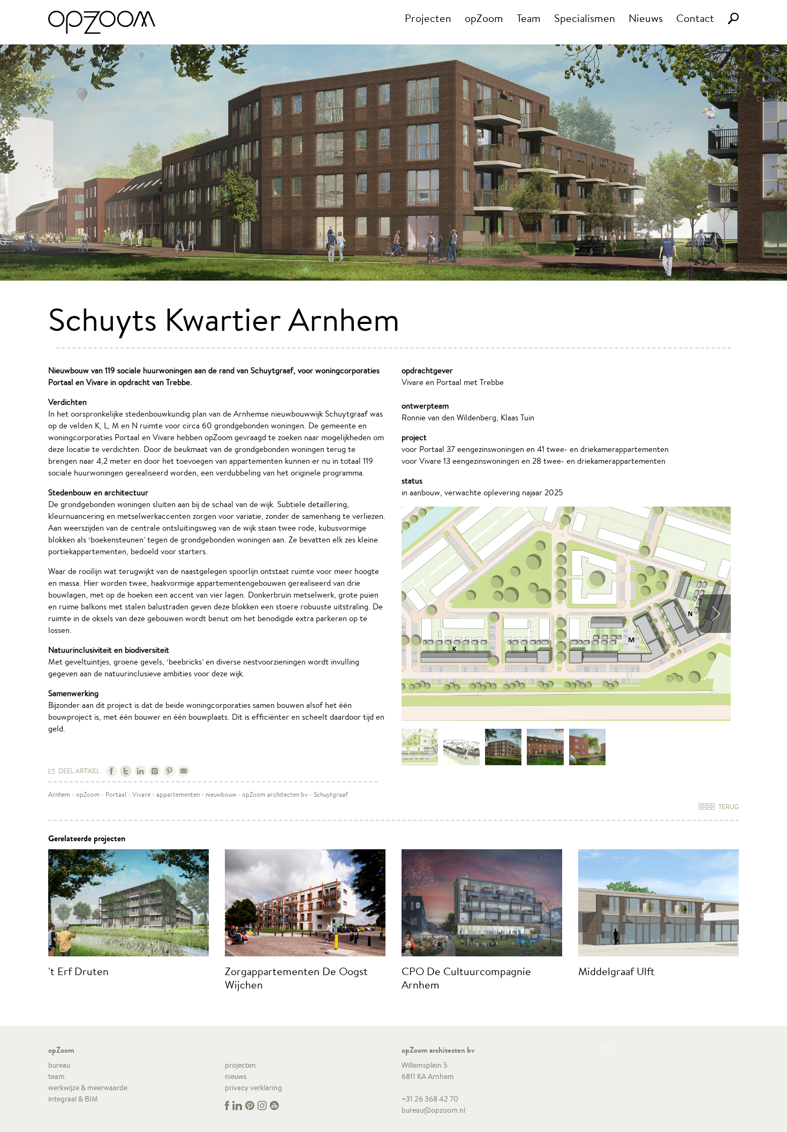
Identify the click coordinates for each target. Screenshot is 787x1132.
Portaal (115, 794)
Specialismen (584, 18)
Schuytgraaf (330, 794)
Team (529, 18)
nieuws (236, 1076)
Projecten (428, 18)
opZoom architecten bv (275, 794)
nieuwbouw (221, 794)
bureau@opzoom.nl (433, 1110)
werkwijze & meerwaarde (87, 1087)
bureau (59, 1065)
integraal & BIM (73, 1099)
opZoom (484, 18)
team (56, 1076)
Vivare (141, 794)
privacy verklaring (253, 1087)
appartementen (178, 794)
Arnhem (59, 794)
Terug (728, 807)
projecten (240, 1065)
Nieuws (646, 18)
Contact (695, 18)
